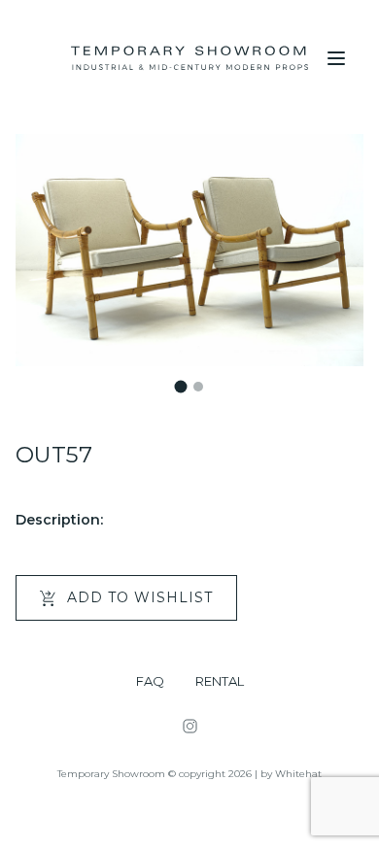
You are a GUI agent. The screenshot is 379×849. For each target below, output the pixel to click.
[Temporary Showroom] (189, 58)
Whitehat (298, 773)
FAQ (150, 681)
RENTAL (219, 681)
